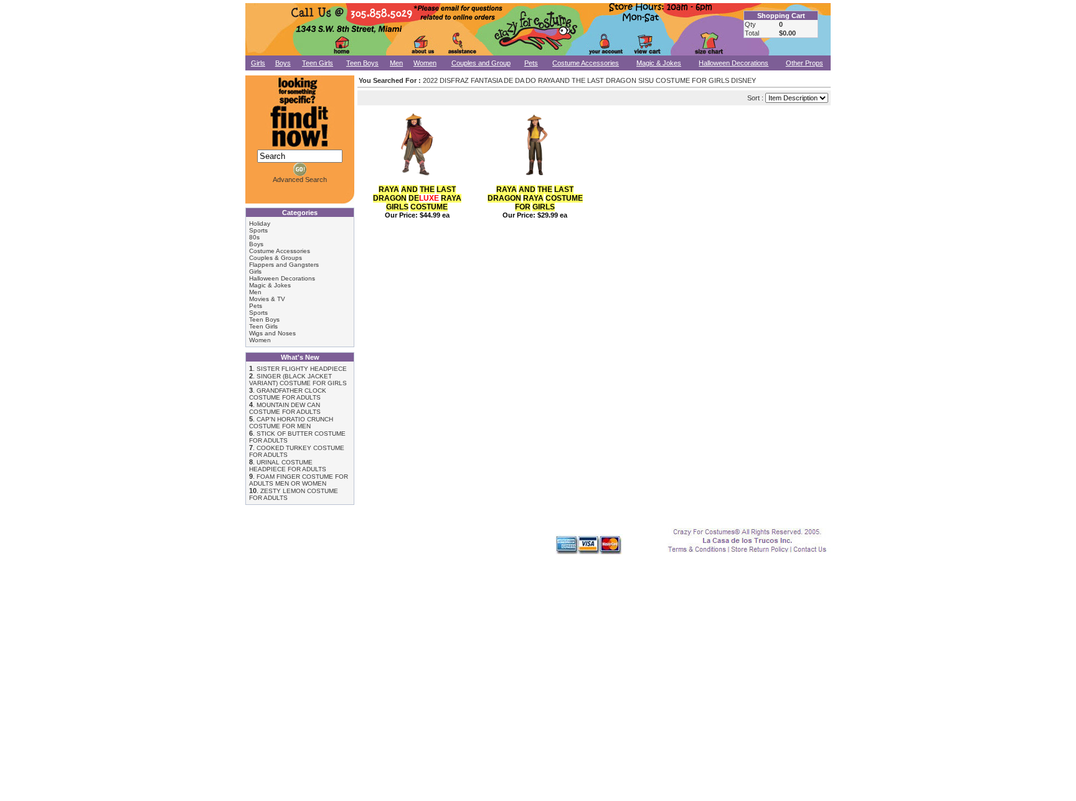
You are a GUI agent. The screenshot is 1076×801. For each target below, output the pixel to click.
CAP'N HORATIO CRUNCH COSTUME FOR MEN (291, 422)
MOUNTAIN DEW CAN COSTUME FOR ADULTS (285, 408)
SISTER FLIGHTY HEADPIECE (302, 368)
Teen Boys (362, 63)
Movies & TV (267, 298)
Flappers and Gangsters (284, 264)
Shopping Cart (781, 15)
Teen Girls (317, 63)
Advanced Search (300, 179)
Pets (531, 63)
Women (425, 63)
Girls (258, 63)
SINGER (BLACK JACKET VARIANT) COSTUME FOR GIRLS (298, 379)
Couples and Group (481, 63)
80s (254, 237)
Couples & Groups (275, 257)
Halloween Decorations (733, 63)
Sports (258, 230)
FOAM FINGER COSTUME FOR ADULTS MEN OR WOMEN (298, 480)
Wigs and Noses (272, 333)
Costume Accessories (585, 63)
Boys (283, 63)
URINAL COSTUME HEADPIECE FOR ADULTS (287, 465)
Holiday (259, 223)
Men (396, 63)
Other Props (804, 63)
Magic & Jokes (658, 63)
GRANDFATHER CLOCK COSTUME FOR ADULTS (287, 394)
